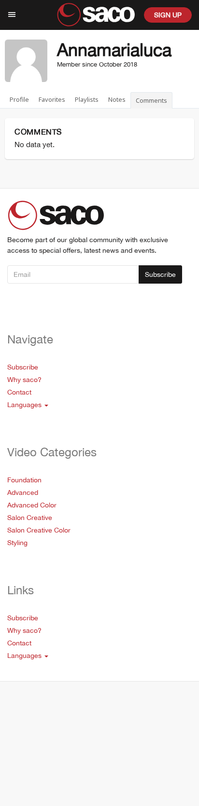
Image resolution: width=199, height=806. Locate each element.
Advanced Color (32, 505)
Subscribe (160, 274)
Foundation (24, 480)
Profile (19, 99)
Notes (117, 99)
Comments (151, 100)
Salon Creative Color (39, 530)
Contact (19, 392)
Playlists (87, 99)
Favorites (52, 99)
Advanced (22, 492)
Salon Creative (29, 517)
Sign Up (168, 15)
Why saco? (24, 379)
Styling (17, 542)
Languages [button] (25, 405)
